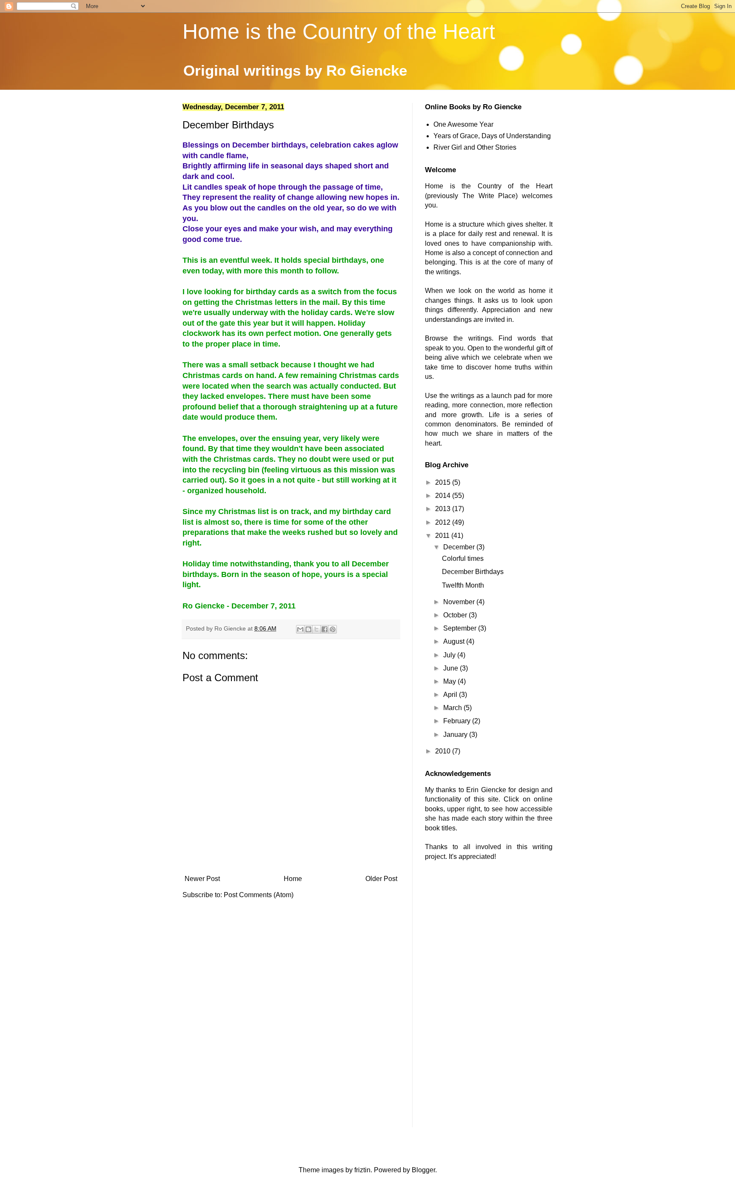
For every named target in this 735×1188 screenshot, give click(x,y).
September (460, 628)
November (459, 601)
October (456, 615)
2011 (443, 535)
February (457, 721)
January (456, 734)
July (450, 655)
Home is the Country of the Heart (338, 31)
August (454, 641)
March (453, 707)
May (450, 681)
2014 (443, 495)
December (459, 547)
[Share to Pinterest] (332, 629)
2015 (443, 482)
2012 (443, 522)
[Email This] (300, 629)
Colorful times (463, 558)
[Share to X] (316, 629)
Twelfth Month (463, 585)
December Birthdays (473, 571)
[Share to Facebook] (324, 629)
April (451, 694)
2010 (443, 751)
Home (293, 878)
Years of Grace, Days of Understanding (492, 135)
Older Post (381, 878)
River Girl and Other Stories (474, 147)
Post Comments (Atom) (258, 894)
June (451, 668)
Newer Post (202, 878)
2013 (443, 508)
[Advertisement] (489, 937)
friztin (362, 1170)
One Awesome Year (463, 124)
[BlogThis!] (308, 629)
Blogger (423, 1170)
